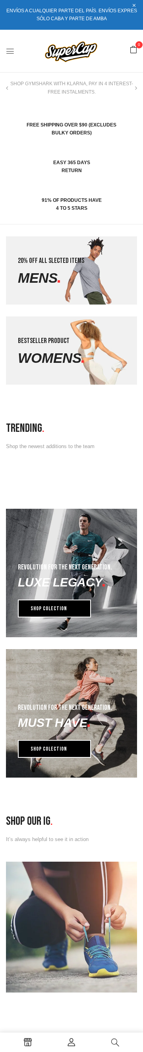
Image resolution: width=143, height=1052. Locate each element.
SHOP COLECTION (49, 608)
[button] (133, 50)
